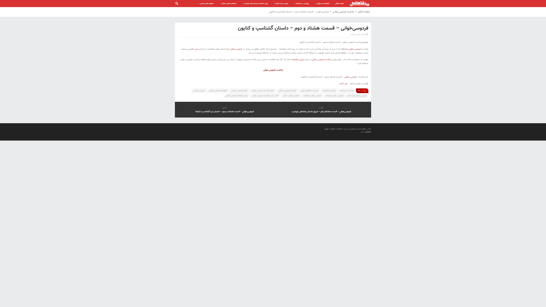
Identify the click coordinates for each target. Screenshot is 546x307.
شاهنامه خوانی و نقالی (228, 3)
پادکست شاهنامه (329, 90)
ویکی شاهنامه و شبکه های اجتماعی (256, 3)
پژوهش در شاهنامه (302, 3)
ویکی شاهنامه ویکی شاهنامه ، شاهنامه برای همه (360, 3)
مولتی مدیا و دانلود (282, 3)
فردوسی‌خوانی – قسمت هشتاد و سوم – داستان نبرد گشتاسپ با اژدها (225, 111)
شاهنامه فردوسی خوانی (218, 90)
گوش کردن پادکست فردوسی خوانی (265, 95)
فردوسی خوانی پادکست (334, 95)
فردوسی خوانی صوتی (291, 95)
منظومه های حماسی (207, 3)
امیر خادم (194, 49)
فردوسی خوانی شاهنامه (312, 95)
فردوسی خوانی (355, 49)
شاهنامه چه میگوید (323, 3)
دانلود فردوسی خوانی (239, 90)
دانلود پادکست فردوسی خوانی (263, 90)
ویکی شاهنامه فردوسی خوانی (237, 95)
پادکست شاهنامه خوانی (309, 90)
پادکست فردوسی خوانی (343, 12)
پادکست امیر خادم (347, 90)
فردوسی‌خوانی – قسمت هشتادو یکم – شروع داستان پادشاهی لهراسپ (321, 111)
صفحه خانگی (339, 3)
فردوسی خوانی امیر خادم (357, 95)
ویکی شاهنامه (298, 59)
